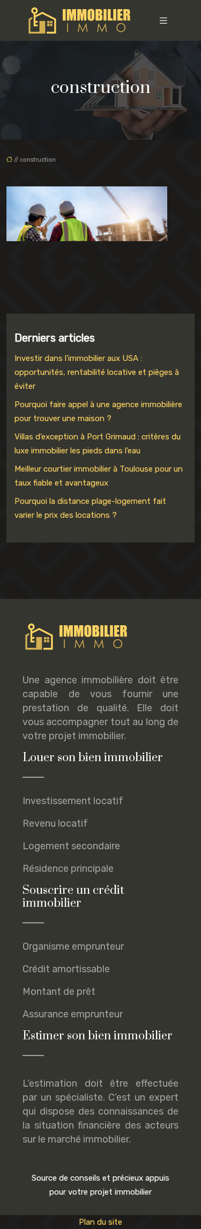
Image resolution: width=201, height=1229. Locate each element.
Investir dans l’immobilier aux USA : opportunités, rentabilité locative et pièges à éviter (96, 372)
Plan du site (100, 1222)
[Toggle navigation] (163, 20)
